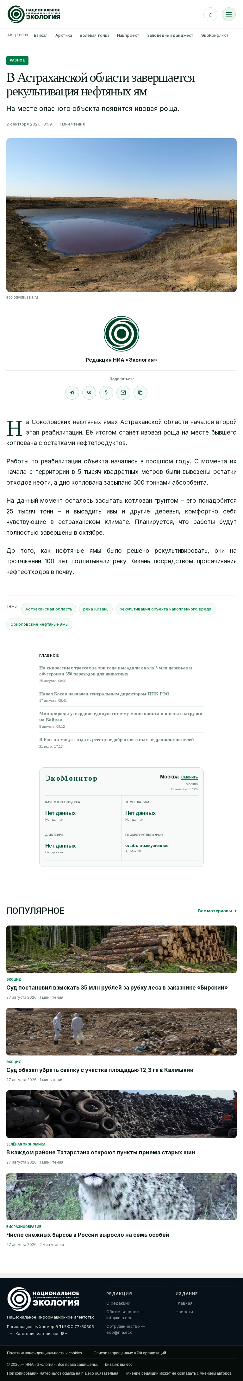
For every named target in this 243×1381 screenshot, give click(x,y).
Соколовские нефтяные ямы (39, 624)
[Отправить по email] (123, 393)
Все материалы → (217, 910)
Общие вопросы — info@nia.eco (125, 1314)
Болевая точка (94, 35)
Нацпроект (128, 35)
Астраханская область (48, 608)
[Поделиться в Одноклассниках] (106, 393)
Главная (184, 1303)
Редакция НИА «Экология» (121, 360)
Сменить (189, 777)
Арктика (63, 35)
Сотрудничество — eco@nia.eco (125, 1329)
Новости (184, 1311)
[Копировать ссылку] (140, 393)
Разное (17, 60)
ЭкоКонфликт (214, 35)
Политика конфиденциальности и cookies (44, 1353)
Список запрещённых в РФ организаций (130, 1353)
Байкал (41, 35)
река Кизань (96, 608)
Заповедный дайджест (170, 35)
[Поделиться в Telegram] (72, 393)
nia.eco (126, 1364)
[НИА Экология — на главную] (33, 14)
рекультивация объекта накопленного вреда (165, 608)
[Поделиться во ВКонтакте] (89, 393)
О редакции (118, 1303)
